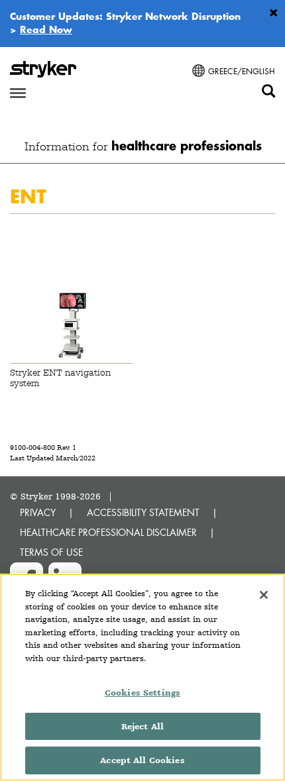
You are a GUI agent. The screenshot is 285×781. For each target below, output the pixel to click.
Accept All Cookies (142, 760)
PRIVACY (38, 512)
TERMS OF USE (51, 552)
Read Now (46, 29)
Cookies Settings (142, 693)
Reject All (142, 726)
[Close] (263, 594)
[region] (142, 677)
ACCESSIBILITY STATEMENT (143, 512)
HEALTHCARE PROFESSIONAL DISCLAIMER (108, 532)
